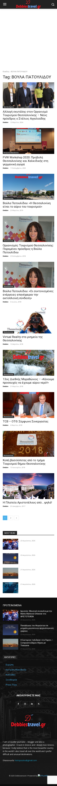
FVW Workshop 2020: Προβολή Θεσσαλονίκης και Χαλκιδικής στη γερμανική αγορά (25, 161)
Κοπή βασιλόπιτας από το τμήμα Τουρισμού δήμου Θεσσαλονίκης (24, 462)
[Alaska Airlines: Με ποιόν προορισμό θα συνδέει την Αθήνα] (10, 587)
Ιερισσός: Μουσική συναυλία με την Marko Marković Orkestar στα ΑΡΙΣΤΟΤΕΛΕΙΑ (36, 614)
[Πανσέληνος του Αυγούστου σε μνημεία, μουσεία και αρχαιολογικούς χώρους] (10, 558)
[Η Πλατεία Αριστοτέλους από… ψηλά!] (28, 486)
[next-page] (16, 518)
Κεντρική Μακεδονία (11, 153)
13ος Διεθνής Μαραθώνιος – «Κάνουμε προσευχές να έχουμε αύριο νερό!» (28, 380)
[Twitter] (38, 703)
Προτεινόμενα (9, 107)
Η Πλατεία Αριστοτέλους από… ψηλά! (27, 502)
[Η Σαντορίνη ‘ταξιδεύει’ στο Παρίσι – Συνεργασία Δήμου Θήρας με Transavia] (10, 573)
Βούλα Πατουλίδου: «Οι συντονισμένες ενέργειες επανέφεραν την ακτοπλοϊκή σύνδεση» (28, 294)
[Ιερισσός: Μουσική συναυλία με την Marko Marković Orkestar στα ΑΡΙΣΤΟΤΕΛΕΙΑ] (10, 544)
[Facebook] (18, 703)
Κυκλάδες (10, 674)
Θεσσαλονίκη (8, 198)
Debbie (5, 122)
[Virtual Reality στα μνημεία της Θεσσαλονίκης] (28, 320)
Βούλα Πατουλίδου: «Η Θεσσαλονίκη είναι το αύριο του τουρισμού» (27, 204)
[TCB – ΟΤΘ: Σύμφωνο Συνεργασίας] (28, 405)
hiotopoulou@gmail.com (26, 760)
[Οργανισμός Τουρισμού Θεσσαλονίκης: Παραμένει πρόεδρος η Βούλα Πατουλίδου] (28, 229)
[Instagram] (25, 703)
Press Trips (11, 684)
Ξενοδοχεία (11, 679)
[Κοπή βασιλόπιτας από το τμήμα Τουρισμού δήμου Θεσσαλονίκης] (28, 444)
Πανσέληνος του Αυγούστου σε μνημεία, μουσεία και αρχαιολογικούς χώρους (37, 628)
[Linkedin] (32, 703)
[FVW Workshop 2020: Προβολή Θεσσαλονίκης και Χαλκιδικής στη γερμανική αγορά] (28, 141)
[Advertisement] (28, 38)
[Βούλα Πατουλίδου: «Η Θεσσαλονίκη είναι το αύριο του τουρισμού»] (28, 187)
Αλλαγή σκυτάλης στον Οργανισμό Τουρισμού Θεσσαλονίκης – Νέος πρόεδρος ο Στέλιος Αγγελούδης (25, 115)
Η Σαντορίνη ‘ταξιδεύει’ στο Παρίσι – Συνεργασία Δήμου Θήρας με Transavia (36, 643)
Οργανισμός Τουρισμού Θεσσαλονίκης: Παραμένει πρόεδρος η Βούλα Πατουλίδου (28, 249)
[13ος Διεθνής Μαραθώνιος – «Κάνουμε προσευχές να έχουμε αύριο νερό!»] (28, 363)
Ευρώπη (10, 664)
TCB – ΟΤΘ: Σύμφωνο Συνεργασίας (25, 421)
